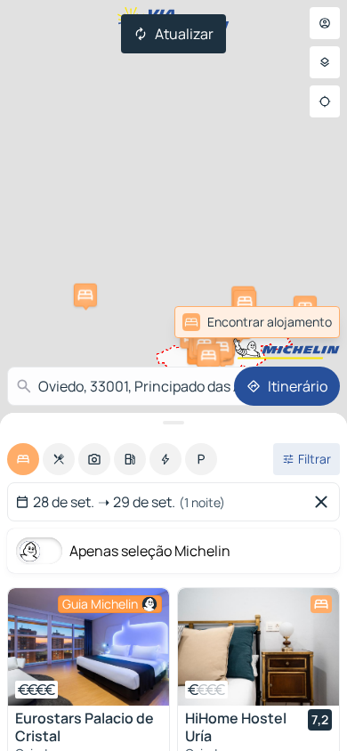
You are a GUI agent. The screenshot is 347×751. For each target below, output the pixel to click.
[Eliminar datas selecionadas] (325, 501)
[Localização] (325, 101)
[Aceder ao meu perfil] (325, 23)
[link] (301, 322)
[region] (88, 647)
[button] (85, 295)
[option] (23, 459)
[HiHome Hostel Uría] (258, 647)
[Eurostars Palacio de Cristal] (88, 647)
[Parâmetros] (325, 62)
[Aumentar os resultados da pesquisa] (173, 422)
